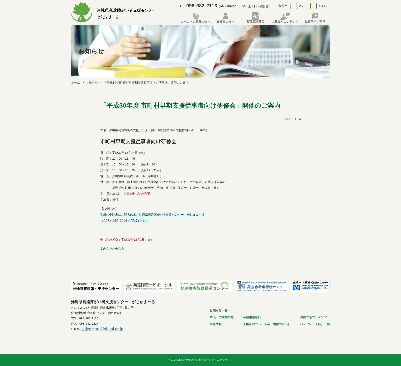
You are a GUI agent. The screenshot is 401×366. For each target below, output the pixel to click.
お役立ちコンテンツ (313, 317)
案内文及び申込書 (112, 248)
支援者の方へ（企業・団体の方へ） (267, 324)
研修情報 (216, 324)
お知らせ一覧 (219, 310)
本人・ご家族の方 (221, 317)
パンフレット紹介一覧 (315, 324)
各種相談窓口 (252, 317)
